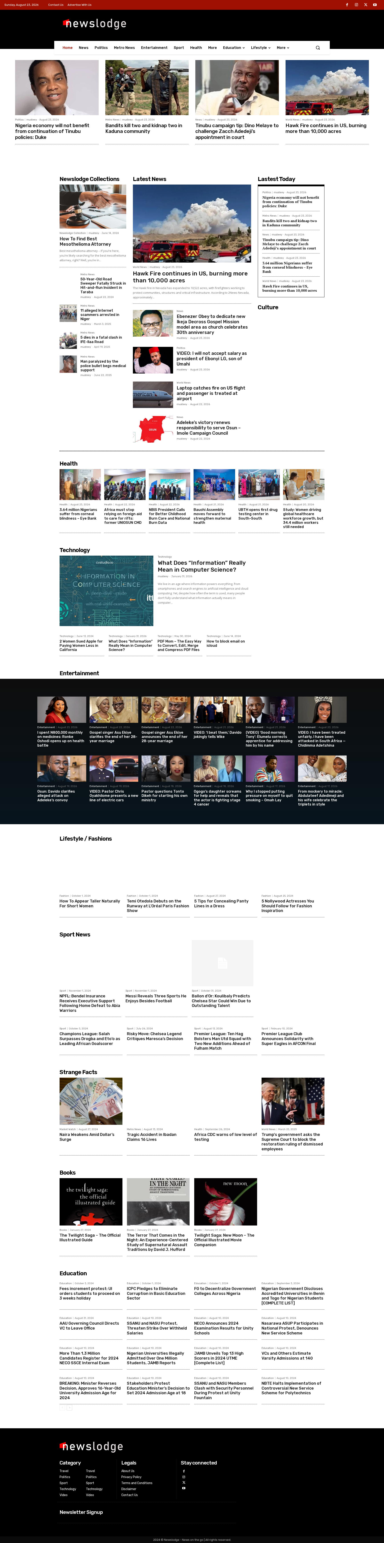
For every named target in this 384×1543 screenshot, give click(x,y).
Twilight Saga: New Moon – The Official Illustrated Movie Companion (224, 1240)
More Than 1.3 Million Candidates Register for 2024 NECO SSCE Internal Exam (89, 1358)
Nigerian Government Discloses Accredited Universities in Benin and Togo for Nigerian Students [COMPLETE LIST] (293, 1296)
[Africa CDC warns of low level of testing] (225, 1101)
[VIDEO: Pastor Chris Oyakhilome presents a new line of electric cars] (114, 768)
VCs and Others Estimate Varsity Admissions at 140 (287, 1356)
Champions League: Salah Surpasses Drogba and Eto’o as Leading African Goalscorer (90, 1038)
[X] (365, 5)
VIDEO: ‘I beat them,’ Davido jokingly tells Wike (218, 734)
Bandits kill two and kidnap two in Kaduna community (143, 128)
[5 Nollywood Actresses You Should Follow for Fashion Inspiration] (293, 867)
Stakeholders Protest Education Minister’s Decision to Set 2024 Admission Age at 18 (158, 1388)
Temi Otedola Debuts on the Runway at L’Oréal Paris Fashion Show (158, 906)
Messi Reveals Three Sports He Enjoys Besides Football (156, 998)
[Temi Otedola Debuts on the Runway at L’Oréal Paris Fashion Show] (158, 867)
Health (266, 258)
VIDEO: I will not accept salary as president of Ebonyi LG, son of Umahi (212, 359)
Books (63, 1230)
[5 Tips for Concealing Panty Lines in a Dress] (225, 867)
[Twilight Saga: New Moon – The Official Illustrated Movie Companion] (225, 1201)
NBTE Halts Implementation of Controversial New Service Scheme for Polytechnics (291, 1388)
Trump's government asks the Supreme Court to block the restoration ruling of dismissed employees (292, 1141)
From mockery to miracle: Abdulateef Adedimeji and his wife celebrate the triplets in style (321, 797)
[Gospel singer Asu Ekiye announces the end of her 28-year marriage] (166, 710)
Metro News (112, 120)
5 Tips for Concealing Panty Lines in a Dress (221, 903)
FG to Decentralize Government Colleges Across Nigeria (225, 1291)
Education (66, 1283)
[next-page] (69, 1407)
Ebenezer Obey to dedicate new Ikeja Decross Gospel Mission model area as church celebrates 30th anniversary (212, 324)
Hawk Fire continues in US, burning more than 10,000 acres (326, 128)
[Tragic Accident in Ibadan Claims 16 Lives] (158, 1101)
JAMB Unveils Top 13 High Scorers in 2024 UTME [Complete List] (219, 1358)
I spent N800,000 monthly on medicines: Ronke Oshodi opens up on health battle (60, 738)
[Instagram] (356, 5)
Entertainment (46, 727)
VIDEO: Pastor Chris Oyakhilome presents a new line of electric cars (114, 795)
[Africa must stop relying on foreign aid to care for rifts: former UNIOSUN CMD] (125, 484)
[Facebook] (347, 5)
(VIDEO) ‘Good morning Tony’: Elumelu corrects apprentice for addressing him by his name (269, 738)
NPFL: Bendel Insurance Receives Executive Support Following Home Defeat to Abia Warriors (90, 1003)
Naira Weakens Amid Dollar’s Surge (87, 1137)
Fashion (64, 896)
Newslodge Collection (73, 233)
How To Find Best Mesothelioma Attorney (85, 241)
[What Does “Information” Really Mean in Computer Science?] (106, 591)
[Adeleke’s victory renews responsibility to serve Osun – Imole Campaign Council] (153, 429)
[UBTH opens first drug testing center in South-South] (259, 484)
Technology (165, 557)
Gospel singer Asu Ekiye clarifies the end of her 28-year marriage (113, 736)
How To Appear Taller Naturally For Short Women (90, 903)
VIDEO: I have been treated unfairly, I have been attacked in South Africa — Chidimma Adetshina (322, 738)
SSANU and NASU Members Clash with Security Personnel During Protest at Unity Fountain (224, 1390)
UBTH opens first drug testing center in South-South (258, 514)
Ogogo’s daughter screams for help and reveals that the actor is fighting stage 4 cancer (217, 797)
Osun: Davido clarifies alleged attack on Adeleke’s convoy (56, 795)
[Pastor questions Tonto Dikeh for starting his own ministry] (166, 768)
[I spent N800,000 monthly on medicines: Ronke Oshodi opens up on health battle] (61, 710)
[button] (317, 47)
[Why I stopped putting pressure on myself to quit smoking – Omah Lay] (270, 768)
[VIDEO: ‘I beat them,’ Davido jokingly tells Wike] (218, 710)
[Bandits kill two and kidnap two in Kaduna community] (147, 87)
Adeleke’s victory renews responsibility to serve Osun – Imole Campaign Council (209, 428)
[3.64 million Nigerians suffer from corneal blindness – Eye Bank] (80, 484)
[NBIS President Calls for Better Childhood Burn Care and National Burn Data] (169, 484)
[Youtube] (375, 5)
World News (292, 120)
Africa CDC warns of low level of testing (225, 1137)
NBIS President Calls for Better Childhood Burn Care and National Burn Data (169, 516)
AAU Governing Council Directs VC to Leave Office (89, 1326)
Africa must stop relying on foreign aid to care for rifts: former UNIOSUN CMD (123, 516)
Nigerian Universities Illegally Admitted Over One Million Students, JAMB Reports (155, 1358)
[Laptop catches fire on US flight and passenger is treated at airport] (153, 395)
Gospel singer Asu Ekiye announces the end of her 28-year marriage (165, 736)
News (198, 120)
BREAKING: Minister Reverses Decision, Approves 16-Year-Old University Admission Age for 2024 (90, 1390)
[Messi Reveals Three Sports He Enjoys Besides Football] (156, 963)
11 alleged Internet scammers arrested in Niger (99, 314)
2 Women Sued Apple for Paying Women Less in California (81, 645)
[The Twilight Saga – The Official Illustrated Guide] (91, 1201)
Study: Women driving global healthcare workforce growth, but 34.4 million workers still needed (303, 518)
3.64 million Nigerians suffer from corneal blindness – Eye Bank (287, 267)
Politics (19, 120)
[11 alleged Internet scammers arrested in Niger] (68, 313)
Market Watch (68, 1129)
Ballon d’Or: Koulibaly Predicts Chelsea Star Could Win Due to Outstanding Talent (221, 1001)
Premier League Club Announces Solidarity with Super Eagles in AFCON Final (289, 1038)
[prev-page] (62, 1407)
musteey (31, 119)
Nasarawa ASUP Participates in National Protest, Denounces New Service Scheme (292, 1328)
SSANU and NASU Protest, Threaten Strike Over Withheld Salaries (157, 1328)
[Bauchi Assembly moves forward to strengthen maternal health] (214, 484)
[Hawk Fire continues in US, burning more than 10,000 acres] (327, 87)
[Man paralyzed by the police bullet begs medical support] (68, 364)
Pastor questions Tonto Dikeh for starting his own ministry (165, 795)
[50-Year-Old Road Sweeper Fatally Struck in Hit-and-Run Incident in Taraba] (68, 282)
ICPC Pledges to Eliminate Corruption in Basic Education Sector (156, 1293)
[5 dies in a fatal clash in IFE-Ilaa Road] (68, 340)
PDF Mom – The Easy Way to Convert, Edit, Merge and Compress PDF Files (179, 645)
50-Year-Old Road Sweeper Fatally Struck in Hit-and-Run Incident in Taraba (103, 285)
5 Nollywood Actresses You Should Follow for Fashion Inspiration (288, 906)
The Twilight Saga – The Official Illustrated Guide (90, 1238)
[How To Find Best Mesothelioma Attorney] (93, 207)
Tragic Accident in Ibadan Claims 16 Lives (151, 1137)
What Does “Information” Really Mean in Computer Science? (202, 566)
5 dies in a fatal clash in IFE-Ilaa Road (101, 339)
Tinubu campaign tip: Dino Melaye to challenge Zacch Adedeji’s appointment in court (237, 131)
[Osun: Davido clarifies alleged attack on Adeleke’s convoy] (61, 768)
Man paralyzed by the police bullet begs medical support (103, 365)
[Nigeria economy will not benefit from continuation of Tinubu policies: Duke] (57, 87)
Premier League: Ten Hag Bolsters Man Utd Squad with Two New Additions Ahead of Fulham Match (222, 1041)
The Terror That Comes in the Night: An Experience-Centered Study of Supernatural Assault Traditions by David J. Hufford (157, 1242)
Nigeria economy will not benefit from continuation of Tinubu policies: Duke (52, 131)
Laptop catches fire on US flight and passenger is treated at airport (211, 393)
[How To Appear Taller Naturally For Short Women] (91, 867)
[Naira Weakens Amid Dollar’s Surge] (91, 1101)
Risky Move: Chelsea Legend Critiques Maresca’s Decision (155, 1036)
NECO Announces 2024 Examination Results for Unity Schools (223, 1328)
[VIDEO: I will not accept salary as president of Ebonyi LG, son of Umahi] (153, 360)
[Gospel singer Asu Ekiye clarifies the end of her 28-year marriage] (114, 710)
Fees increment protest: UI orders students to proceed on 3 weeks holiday (90, 1293)
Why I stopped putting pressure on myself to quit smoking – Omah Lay (269, 795)
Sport (63, 991)
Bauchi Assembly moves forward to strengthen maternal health (212, 516)
